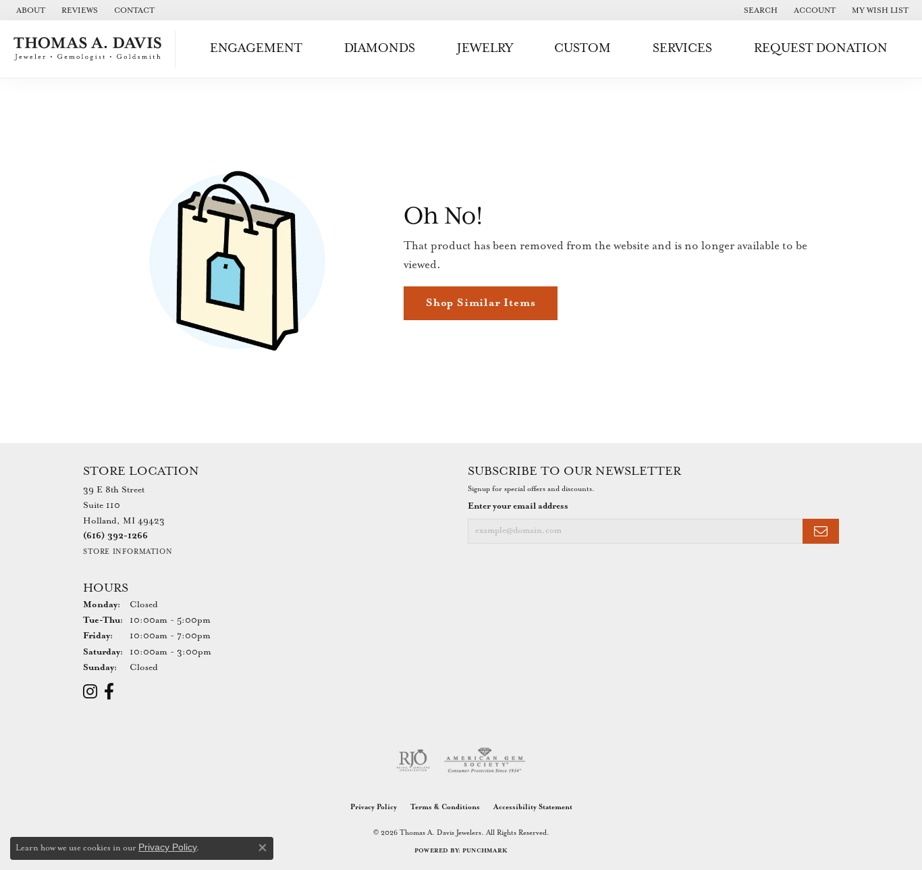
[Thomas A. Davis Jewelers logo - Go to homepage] (91, 49)
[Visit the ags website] (484, 760)
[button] (759, 10)
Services (682, 48)
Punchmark (485, 850)
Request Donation (821, 48)
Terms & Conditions (445, 807)
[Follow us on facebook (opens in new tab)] (109, 692)
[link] (29, 10)
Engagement (256, 48)
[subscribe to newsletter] (821, 531)
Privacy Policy (373, 807)
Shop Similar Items (480, 303)
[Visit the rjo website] (413, 760)
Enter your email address (518, 506)
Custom (582, 48)
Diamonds (379, 48)
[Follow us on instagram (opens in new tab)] (90, 692)
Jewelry (485, 48)
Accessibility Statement (532, 807)
